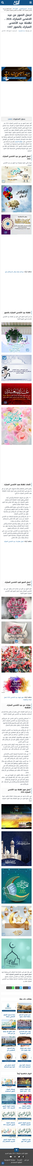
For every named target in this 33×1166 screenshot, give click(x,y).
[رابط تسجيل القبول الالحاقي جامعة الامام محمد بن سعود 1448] (8, 1008)
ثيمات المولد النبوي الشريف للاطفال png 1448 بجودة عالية (9, 1141)
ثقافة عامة (15, 9)
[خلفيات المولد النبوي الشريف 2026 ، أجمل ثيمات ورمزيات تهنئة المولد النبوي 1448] (8, 1099)
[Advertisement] (16, 49)
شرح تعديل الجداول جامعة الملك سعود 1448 (25, 1016)
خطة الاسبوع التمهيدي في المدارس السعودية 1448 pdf (9, 1051)
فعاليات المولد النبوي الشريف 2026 (25, 1107)
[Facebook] (23, 1156)
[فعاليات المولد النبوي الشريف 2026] (24, 1099)
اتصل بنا (19, 1160)
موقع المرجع (19, 141)
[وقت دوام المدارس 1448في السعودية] (24, 1025)
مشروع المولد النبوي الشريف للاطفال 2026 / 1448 (24, 1124)
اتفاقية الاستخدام (16, 1162)
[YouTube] (10, 1156)
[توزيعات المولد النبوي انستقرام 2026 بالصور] (8, 1082)
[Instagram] (15, 1156)
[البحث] (2, 2)
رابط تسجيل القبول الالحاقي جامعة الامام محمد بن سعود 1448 (9, 1017)
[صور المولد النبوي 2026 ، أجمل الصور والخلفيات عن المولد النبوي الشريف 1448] (24, 1082)
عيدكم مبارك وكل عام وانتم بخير (14, 272)
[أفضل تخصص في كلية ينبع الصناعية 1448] (8, 1058)
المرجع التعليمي (23, 9)
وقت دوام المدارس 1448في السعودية (25, 1032)
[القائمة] (30, 2)
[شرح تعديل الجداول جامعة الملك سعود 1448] (24, 1008)
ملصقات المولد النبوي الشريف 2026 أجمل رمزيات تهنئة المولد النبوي (9, 1125)
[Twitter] (19, 1156)
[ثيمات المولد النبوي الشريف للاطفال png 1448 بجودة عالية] (8, 1133)
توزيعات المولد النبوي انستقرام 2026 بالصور (10, 1091)
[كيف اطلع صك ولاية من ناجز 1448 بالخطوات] (8, 1025)
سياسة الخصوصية (9, 1160)
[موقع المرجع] (16, 3)
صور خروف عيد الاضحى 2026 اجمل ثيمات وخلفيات (18, 698)
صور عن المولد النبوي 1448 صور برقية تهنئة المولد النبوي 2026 (25, 1142)
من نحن (26, 1160)
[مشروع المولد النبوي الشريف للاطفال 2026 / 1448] (24, 1116)
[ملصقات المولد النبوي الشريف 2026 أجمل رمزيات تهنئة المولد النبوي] (8, 1116)
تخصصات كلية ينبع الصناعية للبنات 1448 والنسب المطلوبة (25, 1067)
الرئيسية (30, 9)
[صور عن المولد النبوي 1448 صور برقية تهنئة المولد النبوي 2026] (24, 1133)
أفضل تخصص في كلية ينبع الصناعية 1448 (9, 1067)
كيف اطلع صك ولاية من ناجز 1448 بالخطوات (9, 1033)
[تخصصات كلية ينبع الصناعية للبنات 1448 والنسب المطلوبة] (24, 1058)
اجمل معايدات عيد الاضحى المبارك (14, 541)
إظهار (10, 119)
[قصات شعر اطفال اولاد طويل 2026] (24, 1041)
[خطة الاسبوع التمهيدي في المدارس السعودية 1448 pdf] (8, 1041)
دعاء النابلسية (22, 31)
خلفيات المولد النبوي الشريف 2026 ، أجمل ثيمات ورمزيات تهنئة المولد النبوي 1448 (8, 1109)
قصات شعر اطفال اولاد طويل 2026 (25, 1049)
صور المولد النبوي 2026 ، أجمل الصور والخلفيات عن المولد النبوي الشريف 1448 (24, 1092)
